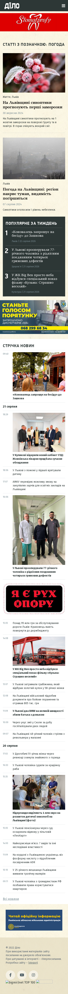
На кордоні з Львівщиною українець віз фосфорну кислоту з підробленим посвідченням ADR (38, 858)
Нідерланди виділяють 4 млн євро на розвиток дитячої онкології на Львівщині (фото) (36, 816)
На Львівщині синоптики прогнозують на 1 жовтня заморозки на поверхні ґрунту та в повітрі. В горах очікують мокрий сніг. (29, 122)
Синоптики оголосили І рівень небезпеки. (29, 209)
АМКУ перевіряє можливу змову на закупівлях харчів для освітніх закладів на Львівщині (39, 485)
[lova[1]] (34, 929)
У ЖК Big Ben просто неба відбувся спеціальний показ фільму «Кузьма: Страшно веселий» (36, 673)
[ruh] (34, 614)
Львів (15, 97)
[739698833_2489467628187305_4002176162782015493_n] (34, 30)
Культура (16, 292)
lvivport (33, 962)
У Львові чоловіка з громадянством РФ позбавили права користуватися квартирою (37, 885)
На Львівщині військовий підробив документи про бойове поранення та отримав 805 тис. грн (36, 699)
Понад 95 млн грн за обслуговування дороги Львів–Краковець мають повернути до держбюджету (36, 627)
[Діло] (12, 5)
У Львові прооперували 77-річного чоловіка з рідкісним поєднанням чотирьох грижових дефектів (35, 572)
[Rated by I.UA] (44, 982)
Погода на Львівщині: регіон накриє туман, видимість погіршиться (30, 194)
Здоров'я (16, 266)
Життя (6, 97)
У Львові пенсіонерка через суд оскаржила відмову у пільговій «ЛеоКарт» (33, 832)
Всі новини (11, 899)
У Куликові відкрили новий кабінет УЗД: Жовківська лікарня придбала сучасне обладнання (38, 459)
